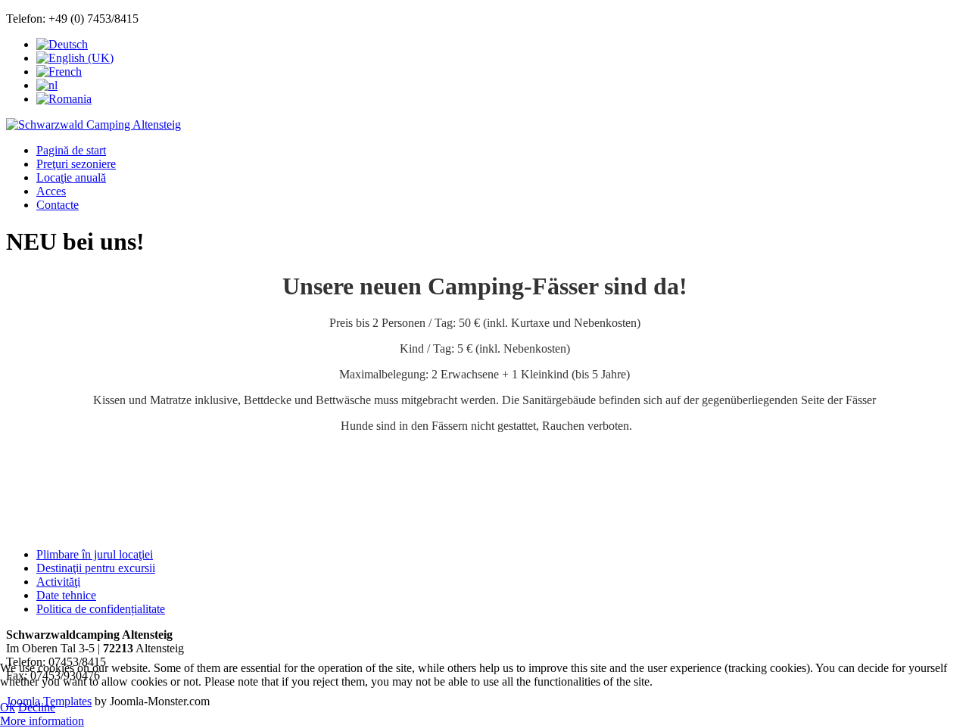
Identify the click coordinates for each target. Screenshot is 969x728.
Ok (7, 707)
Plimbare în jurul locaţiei (94, 554)
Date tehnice (66, 595)
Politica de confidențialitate (100, 608)
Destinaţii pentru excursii (95, 568)
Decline (36, 707)
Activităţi (58, 581)
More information (42, 720)
